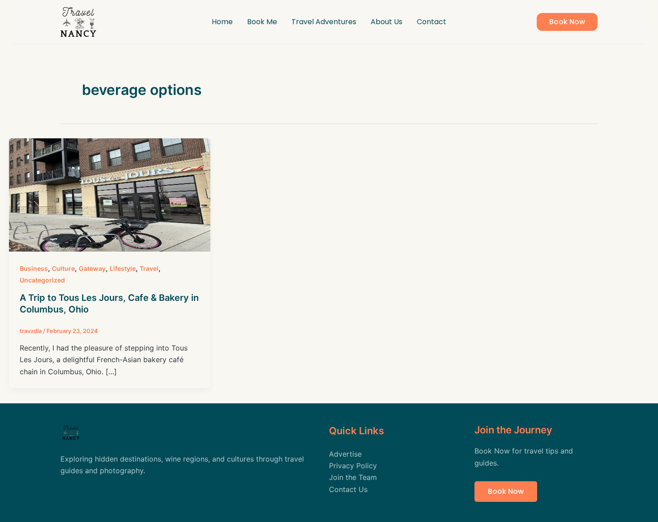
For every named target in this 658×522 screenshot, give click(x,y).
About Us (386, 22)
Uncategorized (42, 280)
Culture (63, 268)
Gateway (92, 268)
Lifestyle (123, 268)
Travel (149, 268)
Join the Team (353, 477)
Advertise (345, 453)
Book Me (262, 22)
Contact (431, 22)
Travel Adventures (323, 22)
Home (222, 22)
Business (34, 268)
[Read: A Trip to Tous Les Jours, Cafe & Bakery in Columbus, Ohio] (109, 194)
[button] (567, 22)
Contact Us (348, 489)
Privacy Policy (353, 465)
